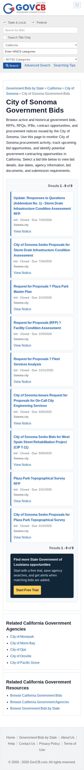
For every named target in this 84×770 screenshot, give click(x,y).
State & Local (17, 22)
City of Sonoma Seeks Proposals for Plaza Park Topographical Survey (42, 517)
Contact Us (27, 743)
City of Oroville (20, 656)
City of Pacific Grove (25, 662)
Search (14, 65)
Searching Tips (64, 65)
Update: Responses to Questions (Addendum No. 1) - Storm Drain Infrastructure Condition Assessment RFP (42, 206)
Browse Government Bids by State (35, 708)
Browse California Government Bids (36, 695)
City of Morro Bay (22, 643)
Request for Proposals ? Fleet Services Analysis (37, 361)
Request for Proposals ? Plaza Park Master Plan (41, 289)
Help (11, 743)
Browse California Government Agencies (39, 702)
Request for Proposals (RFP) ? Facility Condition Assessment (37, 325)
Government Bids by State (25, 88)
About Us (67, 737)
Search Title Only (19, 37)
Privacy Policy (49, 743)
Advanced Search (37, 65)
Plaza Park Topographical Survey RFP (39, 481)
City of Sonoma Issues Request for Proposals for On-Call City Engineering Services (40, 400)
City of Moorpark (22, 636)
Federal (42, 22)
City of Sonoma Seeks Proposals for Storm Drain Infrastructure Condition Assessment (42, 250)
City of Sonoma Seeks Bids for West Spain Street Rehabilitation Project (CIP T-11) (42, 442)
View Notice (22, 231)
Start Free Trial (27, 590)
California (54, 88)
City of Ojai (18, 649)
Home (10, 737)
